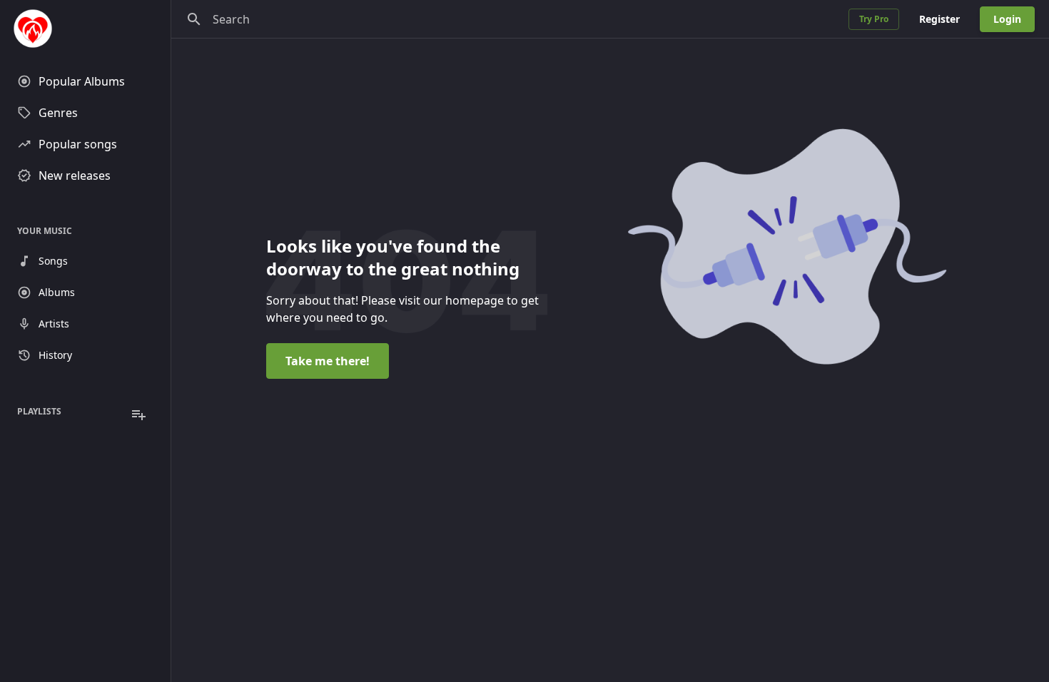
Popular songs (78, 144)
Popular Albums (82, 81)
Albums (57, 292)
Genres (58, 113)
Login (1007, 19)
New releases (75, 175)
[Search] (194, 19)
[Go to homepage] (85, 29)
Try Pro (873, 19)
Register (939, 19)
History (55, 355)
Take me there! (327, 361)
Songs (53, 261)
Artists (54, 323)
